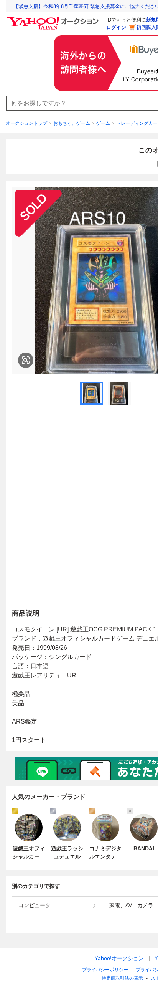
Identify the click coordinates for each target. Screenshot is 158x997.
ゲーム (103, 123)
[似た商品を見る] (25, 360)
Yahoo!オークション (119, 958)
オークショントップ (26, 123)
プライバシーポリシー (105, 969)
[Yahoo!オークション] (54, 18)
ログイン (116, 27)
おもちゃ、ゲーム (71, 123)
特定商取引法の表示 (122, 978)
